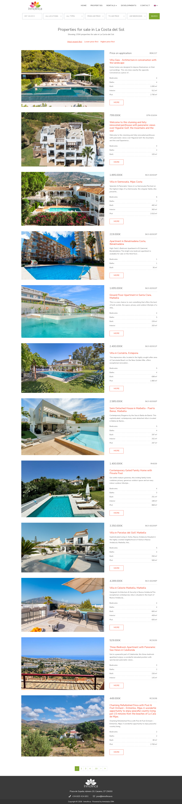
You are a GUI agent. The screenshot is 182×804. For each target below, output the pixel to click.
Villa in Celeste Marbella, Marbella (128, 588)
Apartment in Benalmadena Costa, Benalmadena (128, 243)
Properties (97, 5)
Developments (128, 5)
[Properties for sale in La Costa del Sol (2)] (101, 768)
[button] (156, 5)
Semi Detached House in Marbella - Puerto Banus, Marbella (132, 410)
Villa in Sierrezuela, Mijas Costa (126, 181)
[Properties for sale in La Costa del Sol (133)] (105, 768)
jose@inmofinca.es (104, 796)
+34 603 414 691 (80, 796)
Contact (145, 5)
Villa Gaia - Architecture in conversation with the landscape (133, 61)
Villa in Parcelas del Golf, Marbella (128, 532)
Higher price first (107, 41)
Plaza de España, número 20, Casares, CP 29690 (91, 791)
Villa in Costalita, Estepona (124, 353)
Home (84, 5)
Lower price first (91, 41)
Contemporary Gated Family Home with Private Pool (131, 472)
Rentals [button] (110, 5)
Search (154, 16)
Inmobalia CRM (108, 801)
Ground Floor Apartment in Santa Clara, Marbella (131, 296)
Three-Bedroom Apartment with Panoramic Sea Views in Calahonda (132, 649)
